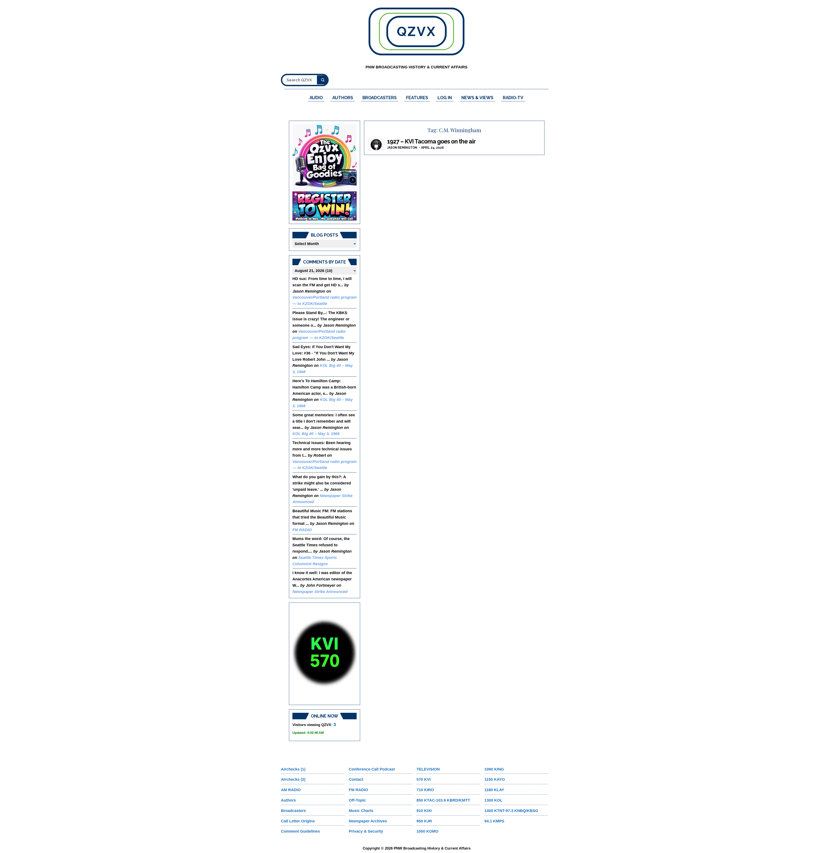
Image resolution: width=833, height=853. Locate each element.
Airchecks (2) (293, 779)
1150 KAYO (494, 779)
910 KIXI (424, 811)
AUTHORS (342, 97)
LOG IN (445, 97)
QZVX (416, 31)
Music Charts (361, 811)
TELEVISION (428, 769)
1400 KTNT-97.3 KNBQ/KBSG (511, 811)
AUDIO (316, 97)
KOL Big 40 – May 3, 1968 (315, 433)
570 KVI (423, 779)
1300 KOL (493, 800)
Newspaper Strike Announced (320, 592)
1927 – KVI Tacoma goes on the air (431, 141)
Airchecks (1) (293, 769)
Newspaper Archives (368, 821)
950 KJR (424, 821)
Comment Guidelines (300, 831)
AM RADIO (291, 790)
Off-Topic (357, 800)
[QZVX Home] (324, 172)
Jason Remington (402, 147)
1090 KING (494, 769)
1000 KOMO (427, 831)
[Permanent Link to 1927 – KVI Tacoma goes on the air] (376, 144)
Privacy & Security (366, 831)
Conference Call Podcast (372, 769)
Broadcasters (293, 811)
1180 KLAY (494, 790)
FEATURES (417, 97)
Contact (356, 779)
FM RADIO (302, 530)
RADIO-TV (513, 97)
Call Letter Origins (298, 821)
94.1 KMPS (494, 821)
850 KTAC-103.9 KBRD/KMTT (443, 800)
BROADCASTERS (379, 97)
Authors (288, 800)
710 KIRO (425, 790)
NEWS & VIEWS (477, 97)
